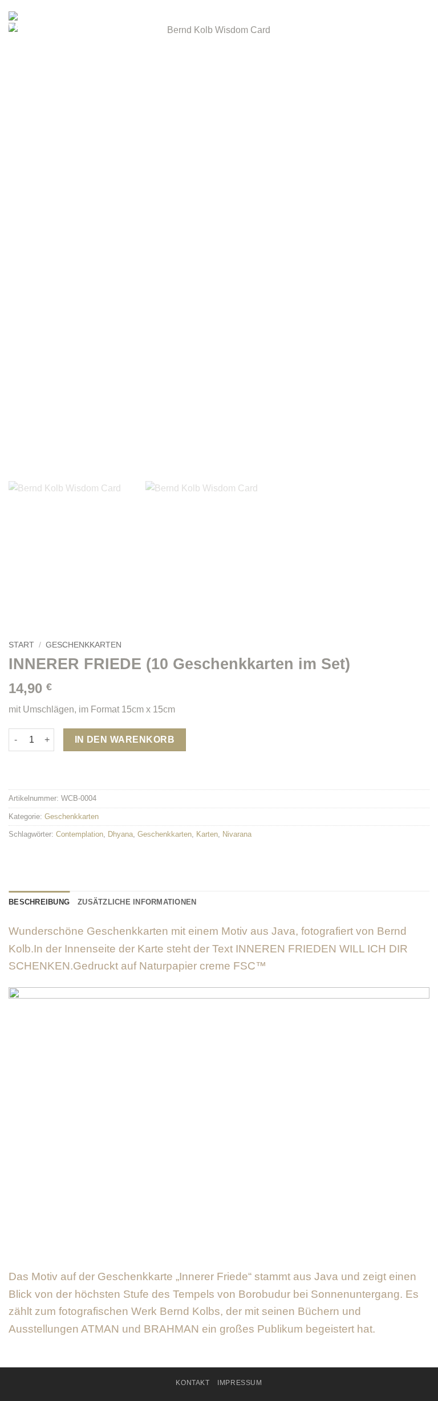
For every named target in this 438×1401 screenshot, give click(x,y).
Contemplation (79, 834)
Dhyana (120, 834)
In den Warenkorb (125, 739)
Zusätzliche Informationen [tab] (137, 902)
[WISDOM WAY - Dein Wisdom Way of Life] (66, 19)
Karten (207, 834)
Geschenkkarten (83, 645)
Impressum (239, 1383)
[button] (422, 25)
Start (21, 645)
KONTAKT (192, 1383)
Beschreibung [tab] (39, 902)
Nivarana (237, 834)
